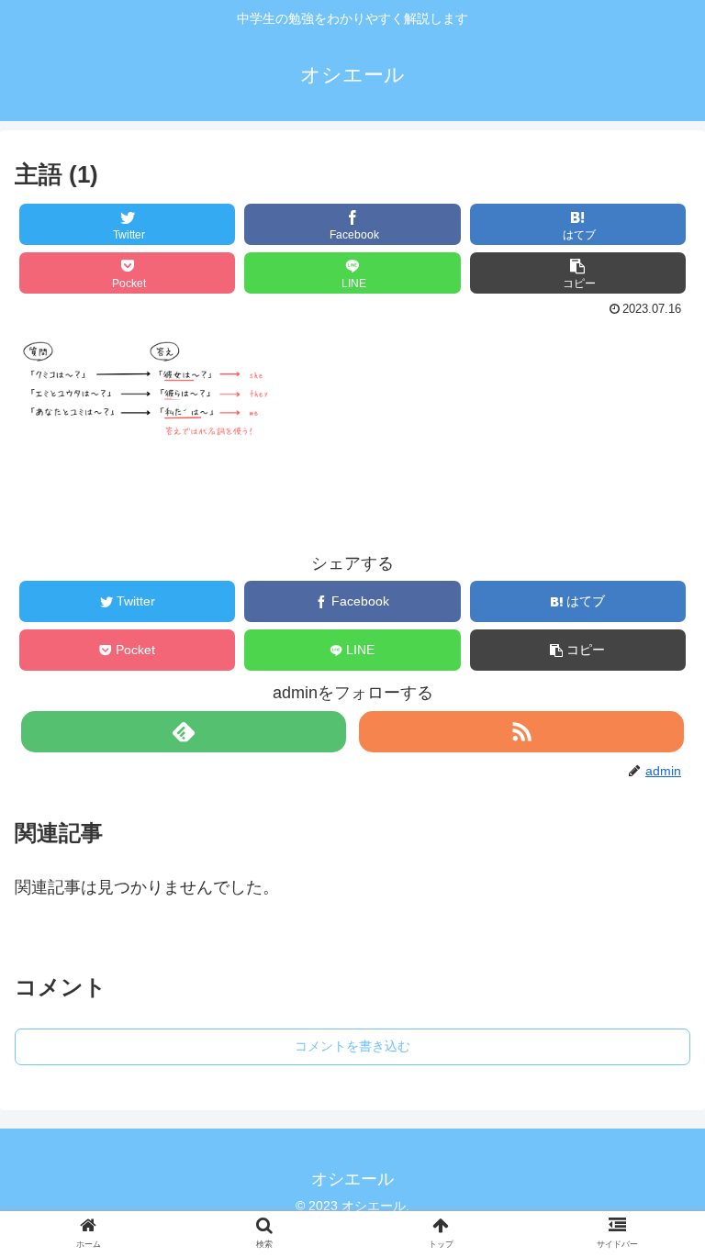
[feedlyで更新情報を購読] (183, 731)
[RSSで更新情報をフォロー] (521, 731)
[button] (578, 273)
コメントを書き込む (352, 1046)
